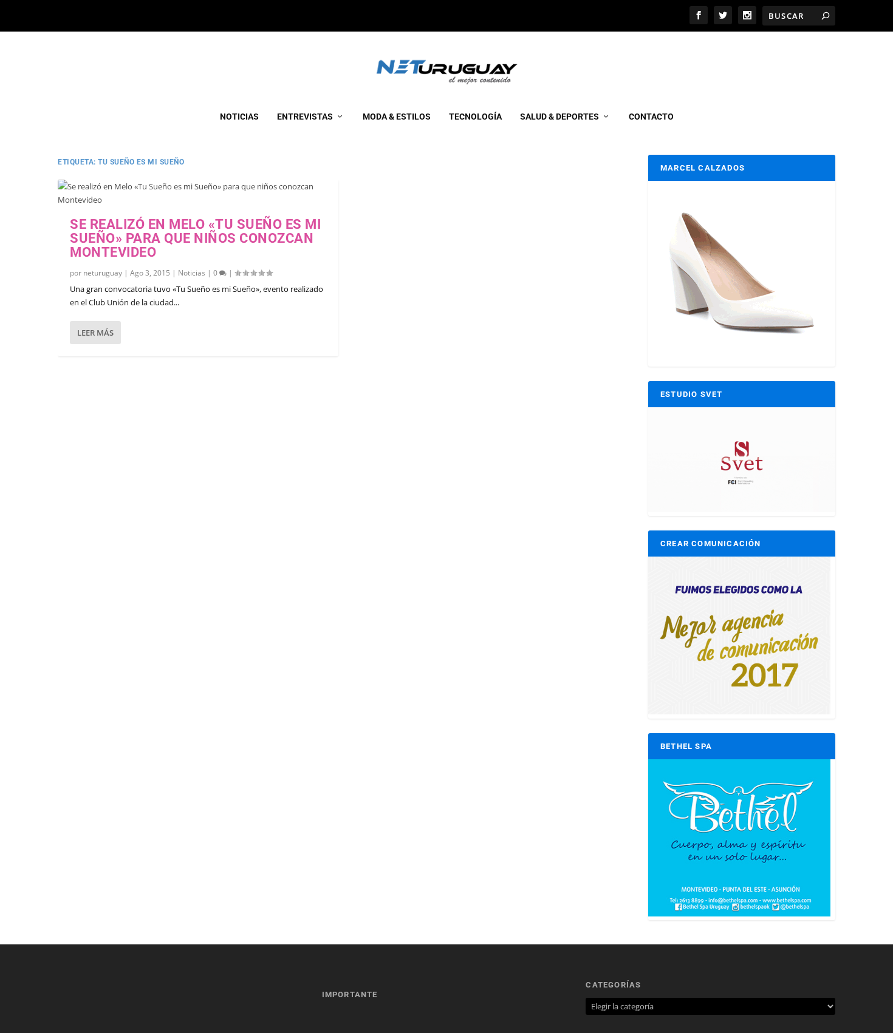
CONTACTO (651, 116)
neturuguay (102, 273)
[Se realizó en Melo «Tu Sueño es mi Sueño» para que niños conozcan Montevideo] (198, 193)
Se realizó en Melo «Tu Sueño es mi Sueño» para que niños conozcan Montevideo (195, 238)
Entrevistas (305, 116)
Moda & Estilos (397, 116)
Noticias (239, 116)
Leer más (95, 332)
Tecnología (475, 116)
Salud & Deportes (559, 116)
